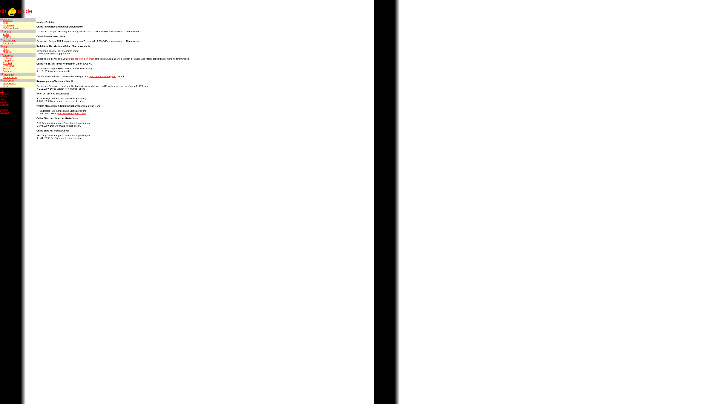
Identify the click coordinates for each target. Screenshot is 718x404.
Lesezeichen (9, 40)
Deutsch (4, 109)
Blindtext (7, 63)
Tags (5, 23)
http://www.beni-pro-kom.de (72, 113)
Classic (3, 102)
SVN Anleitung (10, 28)
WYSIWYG (8, 25)
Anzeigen (8, 43)
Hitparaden (8, 75)
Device (3, 96)
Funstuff (7, 68)
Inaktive (7, 37)
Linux (6, 49)
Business (4, 94)
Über (5, 86)
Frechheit (8, 71)
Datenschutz (9, 83)
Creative (4, 104)
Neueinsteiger (10, 77)
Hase (2, 99)
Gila (2, 91)
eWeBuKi (8, 20)
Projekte (7, 31)
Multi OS (7, 52)
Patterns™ (8, 60)
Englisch (4, 112)
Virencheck (8, 66)
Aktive (6, 34)
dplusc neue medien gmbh (80, 59)
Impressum (8, 81)
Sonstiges (8, 55)
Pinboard (7, 58)
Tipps (6, 46)
